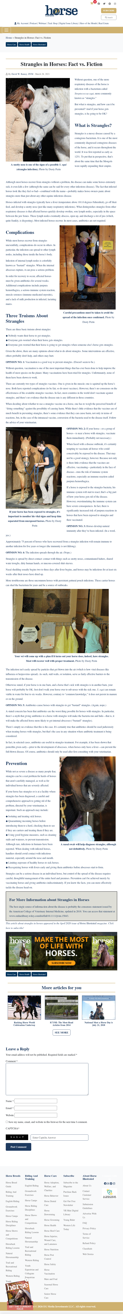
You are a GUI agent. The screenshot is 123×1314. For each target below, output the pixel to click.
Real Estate (104, 23)
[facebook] (99, 3)
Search (110, 17)
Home (9, 37)
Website (10, 1115)
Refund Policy (89, 1243)
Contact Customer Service (87, 1194)
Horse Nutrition (51, 1249)
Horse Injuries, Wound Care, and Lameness (51, 1240)
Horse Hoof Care (52, 1230)
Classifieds (87, 1248)
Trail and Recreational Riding (11, 1266)
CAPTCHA (12, 1128)
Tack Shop (52, 23)
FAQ (85, 1222)
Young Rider (69, 1219)
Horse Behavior (51, 1195)
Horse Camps (12, 1215)
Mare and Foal (50, 1279)
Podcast (33, 23)
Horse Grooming (51, 1219)
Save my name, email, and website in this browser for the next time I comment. (47, 1122)
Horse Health (24, 44)
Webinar (42, 23)
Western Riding (13, 1275)
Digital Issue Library (68, 23)
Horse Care (11, 44)
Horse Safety (50, 1264)
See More (61, 1032)
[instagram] (115, 3)
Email (10, 1108)
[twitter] (104, 3)
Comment (12, 1061)
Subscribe (108, 10)
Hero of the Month (88, 23)
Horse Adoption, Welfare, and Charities (51, 1186)
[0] (91, 3)
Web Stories (88, 1254)
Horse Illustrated (39, 44)
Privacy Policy (89, 1228)
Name (10, 1101)
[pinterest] (110, 3)
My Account (22, 23)
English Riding (12, 1201)
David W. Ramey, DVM (22, 73)
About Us (87, 1185)
